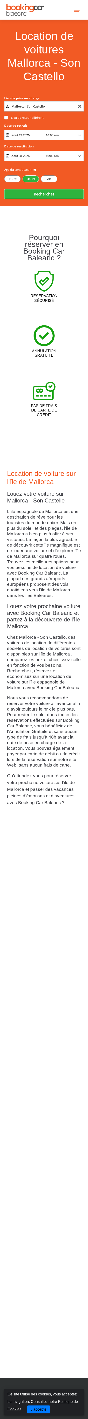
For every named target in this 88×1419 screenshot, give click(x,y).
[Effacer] (80, 106)
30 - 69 (31, 179)
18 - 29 (12, 179)
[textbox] (44, 106)
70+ (49, 179)
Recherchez (44, 194)
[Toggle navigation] (77, 10)
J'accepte (38, 1409)
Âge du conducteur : (18, 169)
